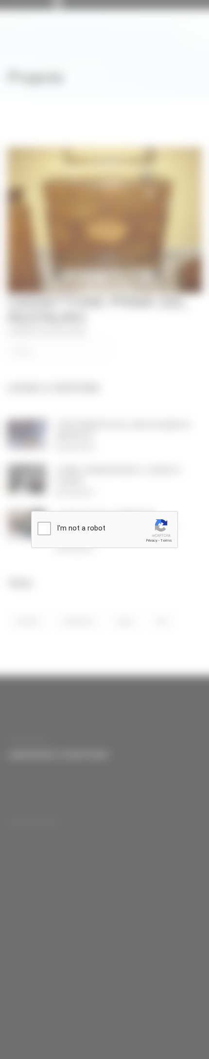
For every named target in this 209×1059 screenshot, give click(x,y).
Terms (166, 540)
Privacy (151, 540)
